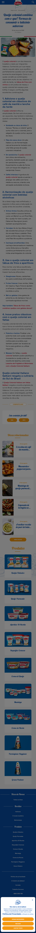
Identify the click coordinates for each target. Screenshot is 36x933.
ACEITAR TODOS (18, 928)
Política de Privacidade (12, 914)
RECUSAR (18, 924)
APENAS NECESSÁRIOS (18, 919)
